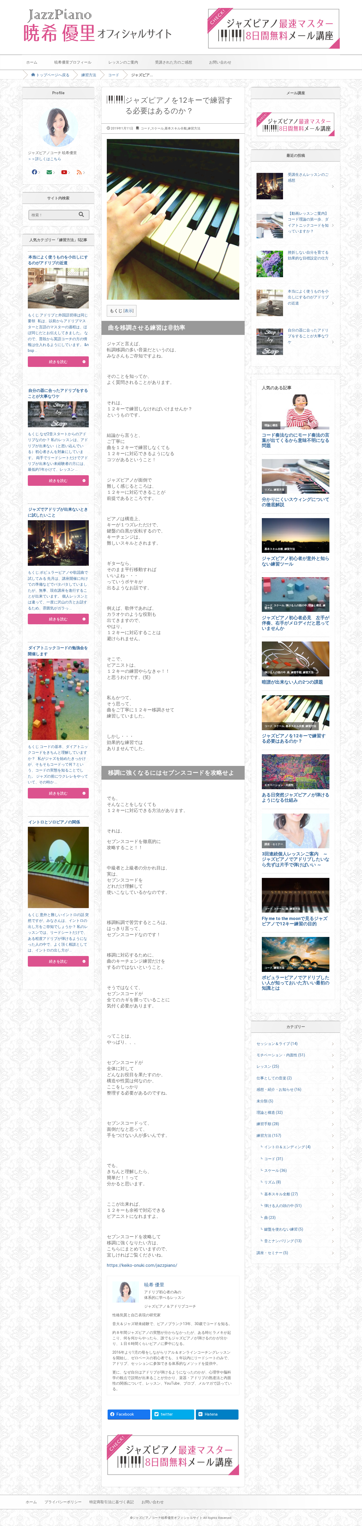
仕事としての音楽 (274, 1078)
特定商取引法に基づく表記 (111, 1502)
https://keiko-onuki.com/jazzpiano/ (142, 1265)
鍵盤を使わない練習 (283, 1229)
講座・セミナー (272, 1253)
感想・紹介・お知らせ (279, 1089)
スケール (157, 128)
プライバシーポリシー (63, 1502)
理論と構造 (270, 1112)
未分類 (265, 1101)
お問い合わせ (220, 62)
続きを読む (58, 362)
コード (113, 75)
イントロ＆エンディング (287, 1147)
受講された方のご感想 (173, 62)
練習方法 (88, 75)
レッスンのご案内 (123, 62)
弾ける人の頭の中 (283, 1206)
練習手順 (268, 1124)
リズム (272, 1182)
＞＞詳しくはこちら (44, 159)
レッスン (268, 1066)
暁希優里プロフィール (72, 62)
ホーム (31, 62)
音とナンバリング (283, 1241)
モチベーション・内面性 (281, 1055)
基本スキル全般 (176, 128)
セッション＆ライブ (277, 1044)
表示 (129, 311)
